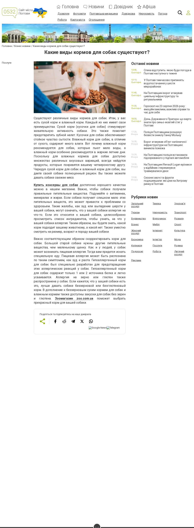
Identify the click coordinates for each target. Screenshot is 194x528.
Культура (179, 230)
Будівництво (138, 218)
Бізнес (135, 224)
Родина (178, 245)
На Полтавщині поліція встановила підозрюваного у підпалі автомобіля (166, 156)
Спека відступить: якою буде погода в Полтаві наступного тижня (167, 72)
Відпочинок (159, 218)
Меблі (156, 224)
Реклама (136, 260)
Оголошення (97, 19)
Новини (96, 6)
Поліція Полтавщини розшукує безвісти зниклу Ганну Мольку (163, 134)
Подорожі (137, 251)
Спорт (177, 224)
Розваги (179, 218)
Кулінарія (136, 245)
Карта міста (77, 19)
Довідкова (128, 13)
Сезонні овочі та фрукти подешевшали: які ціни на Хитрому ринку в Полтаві (165, 181)
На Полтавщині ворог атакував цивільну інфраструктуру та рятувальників (163, 96)
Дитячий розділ (179, 253)
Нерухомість (146, 13)
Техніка (157, 203)
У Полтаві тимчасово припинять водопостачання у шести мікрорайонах (164, 83)
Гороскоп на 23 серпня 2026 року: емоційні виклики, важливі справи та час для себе (167, 109)
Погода (162, 13)
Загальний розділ (137, 205)
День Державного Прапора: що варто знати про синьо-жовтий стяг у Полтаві (167, 122)
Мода (177, 239)
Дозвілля (63, 13)
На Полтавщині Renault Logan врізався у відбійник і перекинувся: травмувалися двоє (168, 168)
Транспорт (180, 212)
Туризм (135, 212)
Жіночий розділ (136, 232)
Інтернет (158, 230)
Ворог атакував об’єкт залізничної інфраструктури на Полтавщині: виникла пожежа (165, 145)
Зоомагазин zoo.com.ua (74, 298)
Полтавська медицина (104, 13)
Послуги (157, 245)
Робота (62, 19)
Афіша (149, 6)
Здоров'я (179, 203)
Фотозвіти (79, 13)
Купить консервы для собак (56, 185)
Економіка (137, 239)
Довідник (123, 6)
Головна (70, 6)
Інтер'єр (157, 239)
